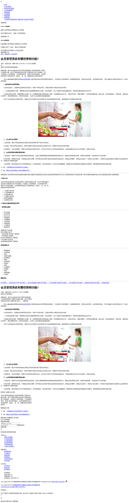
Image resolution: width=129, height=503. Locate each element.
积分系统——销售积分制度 (85, 282)
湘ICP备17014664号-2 (58, 481)
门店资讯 (7, 453)
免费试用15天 (8, 476)
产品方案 (9, 230)
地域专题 (7, 455)
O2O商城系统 (8, 10)
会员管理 (26, 19)
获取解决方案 (5, 408)
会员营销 (7, 14)
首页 (5, 4)
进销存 (31, 19)
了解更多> (25, 301)
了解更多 (16, 234)
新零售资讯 (13, 19)
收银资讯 (7, 457)
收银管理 (20, 19)
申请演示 (50, 493)
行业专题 (7, 460)
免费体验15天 (5, 36)
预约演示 (9, 501)
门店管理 (7, 19)
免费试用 (3, 22)
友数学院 (7, 17)
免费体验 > (15, 67)
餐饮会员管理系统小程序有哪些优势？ (18, 170)
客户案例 (7, 469)
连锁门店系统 (8, 437)
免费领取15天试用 (12, 417)
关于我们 (7, 466)
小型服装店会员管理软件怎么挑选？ (17, 167)
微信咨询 (3, 501)
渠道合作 (7, 467)
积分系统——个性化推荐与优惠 (50, 282)
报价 (5, 417)
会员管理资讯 (8, 459)
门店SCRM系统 (9, 446)
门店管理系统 (8, 439)
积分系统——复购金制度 (101, 282)
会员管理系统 (8, 442)
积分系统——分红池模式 (68, 282)
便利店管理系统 (9, 8)
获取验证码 (20, 425)
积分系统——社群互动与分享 (10, 282)
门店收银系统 (8, 444)
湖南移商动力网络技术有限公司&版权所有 (27, 485)
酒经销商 (7, 16)
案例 (2, 417)
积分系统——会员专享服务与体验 (29, 282)
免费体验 (15, 501)
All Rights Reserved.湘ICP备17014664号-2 (13, 487)
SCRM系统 (7, 6)
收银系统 (7, 12)
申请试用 (3, 427)
